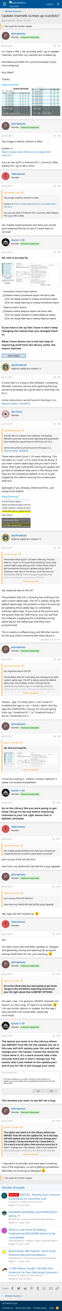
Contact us (7, 1307)
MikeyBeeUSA (15, 1258)
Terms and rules (23, 1307)
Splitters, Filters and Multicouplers (42, 1240)
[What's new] (58, 4)
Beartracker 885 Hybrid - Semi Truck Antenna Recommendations (32, 1253)
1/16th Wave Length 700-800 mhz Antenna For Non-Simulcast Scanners (33, 1270)
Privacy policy (40, 1307)
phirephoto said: (12, 192)
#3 (59, 186)
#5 (59, 377)
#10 (58, 802)
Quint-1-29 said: (11, 742)
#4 (59, 252)
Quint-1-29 (18, 240)
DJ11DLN (16, 411)
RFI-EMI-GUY (15, 1219)
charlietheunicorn (17, 1240)
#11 (58, 839)
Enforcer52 (14, 1275)
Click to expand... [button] (31, 581)
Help (51, 1307)
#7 (59, 547)
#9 (59, 736)
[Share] (55, 46)
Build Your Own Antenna (31, 1275)
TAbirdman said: (12, 845)
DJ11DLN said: (11, 554)
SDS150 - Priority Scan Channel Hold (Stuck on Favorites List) (34, 1196)
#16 (58, 1120)
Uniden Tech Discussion (31, 1201)
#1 (59, 45)
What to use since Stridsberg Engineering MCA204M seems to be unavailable (32, 1233)
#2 (59, 135)
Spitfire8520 (18, 365)
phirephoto (9, 20)
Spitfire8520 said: (12, 430)
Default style (10, 1303)
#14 (58, 974)
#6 (59, 424)
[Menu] (4, 4)
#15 (58, 1035)
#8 (59, 659)
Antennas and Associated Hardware (38, 1219)
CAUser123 (14, 1201)
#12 (58, 886)
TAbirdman (18, 173)
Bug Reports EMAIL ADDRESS (29, 401)
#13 (58, 934)
